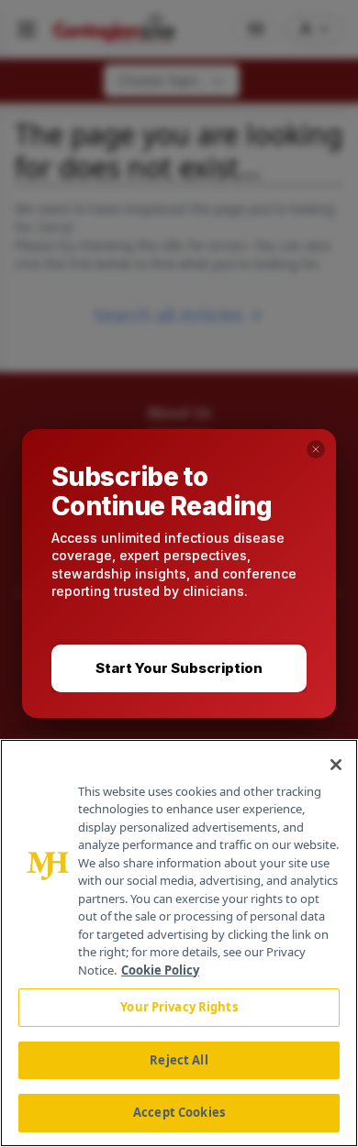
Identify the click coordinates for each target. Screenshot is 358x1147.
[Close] (336, 764)
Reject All (178, 1060)
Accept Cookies (179, 1112)
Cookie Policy (160, 970)
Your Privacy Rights (178, 1006)
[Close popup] (316, 449)
